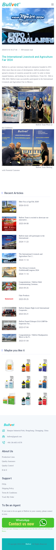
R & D (4, 470)
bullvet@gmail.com (14, 437)
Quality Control (8, 466)
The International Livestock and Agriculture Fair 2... (30, 255)
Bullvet (28, 544)
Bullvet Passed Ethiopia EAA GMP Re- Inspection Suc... (33, 322)
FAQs (4, 484)
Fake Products (24, 295)
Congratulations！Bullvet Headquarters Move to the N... (33, 336)
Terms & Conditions (9, 493)
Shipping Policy (8, 488)
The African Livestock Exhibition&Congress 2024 (29, 269)
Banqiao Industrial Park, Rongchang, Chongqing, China (27, 431)
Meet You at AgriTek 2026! (29, 202)
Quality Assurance (8, 461)
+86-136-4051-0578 (14, 443)
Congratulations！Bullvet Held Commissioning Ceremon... (30, 283)
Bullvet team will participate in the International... (32, 237)
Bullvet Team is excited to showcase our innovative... (33, 219)
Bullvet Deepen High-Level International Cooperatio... (34, 309)
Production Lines (8, 457)
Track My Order (8, 497)
